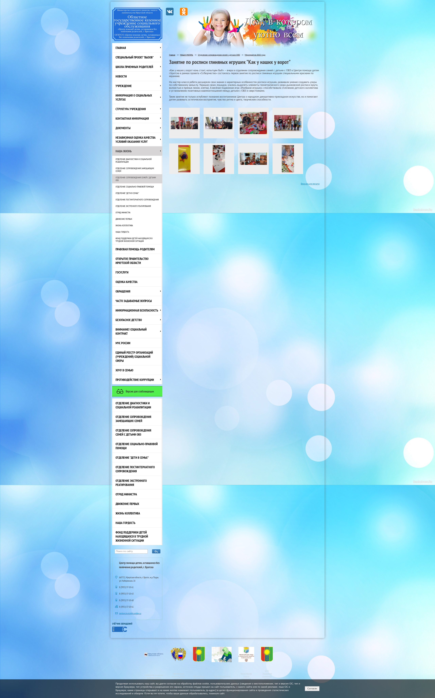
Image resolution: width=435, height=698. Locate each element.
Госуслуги (122, 272)
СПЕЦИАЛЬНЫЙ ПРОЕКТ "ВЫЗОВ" (135, 57)
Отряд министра (123, 212)
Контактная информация (132, 118)
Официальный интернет (178, 675)
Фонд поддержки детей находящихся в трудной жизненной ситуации (134, 239)
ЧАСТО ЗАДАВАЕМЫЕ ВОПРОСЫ (134, 301)
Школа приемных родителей (134, 67)
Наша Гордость (122, 231)
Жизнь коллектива (124, 225)
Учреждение (124, 86)
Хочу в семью (124, 370)
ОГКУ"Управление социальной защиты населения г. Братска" (267, 677)
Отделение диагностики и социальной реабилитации (134, 160)
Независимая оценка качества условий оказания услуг (135, 139)
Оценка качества (126, 282)
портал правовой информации (179, 679)
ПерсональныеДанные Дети (221, 677)
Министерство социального (154, 675)
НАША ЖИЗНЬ (124, 151)
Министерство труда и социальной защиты (246, 677)
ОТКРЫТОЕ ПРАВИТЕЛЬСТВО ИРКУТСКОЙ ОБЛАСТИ (132, 261)
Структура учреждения (131, 109)
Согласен (312, 688)
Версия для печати (310, 184)
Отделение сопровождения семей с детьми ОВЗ (136, 179)
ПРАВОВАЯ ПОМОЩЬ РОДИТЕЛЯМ (135, 249)
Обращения (123, 291)
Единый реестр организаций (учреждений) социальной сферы (134, 356)
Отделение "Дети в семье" (127, 193)
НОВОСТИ (121, 76)
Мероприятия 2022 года (255, 55)
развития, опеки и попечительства (154, 679)
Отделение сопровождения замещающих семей (135, 169)
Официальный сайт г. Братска (198, 677)
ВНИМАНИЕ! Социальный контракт (131, 331)
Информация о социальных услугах (134, 97)
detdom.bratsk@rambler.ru (130, 613)
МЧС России (123, 343)
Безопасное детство (129, 320)
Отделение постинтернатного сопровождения (137, 199)
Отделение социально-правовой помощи (135, 186)
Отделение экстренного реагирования (133, 206)
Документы (123, 128)
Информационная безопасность (137, 310)
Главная (121, 48)
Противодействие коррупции (135, 380)
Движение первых (124, 219)
